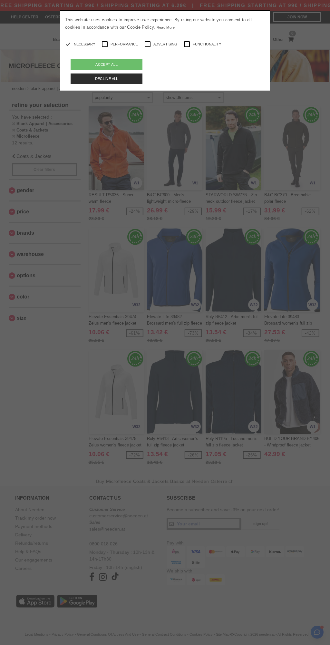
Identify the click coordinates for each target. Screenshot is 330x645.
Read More (166, 27)
